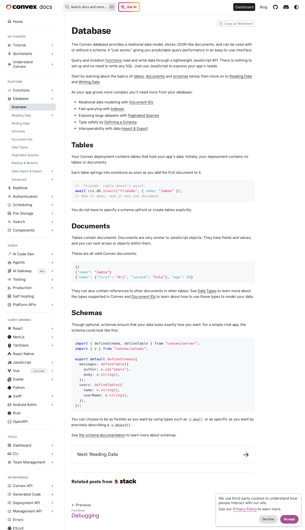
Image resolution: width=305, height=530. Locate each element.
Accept (289, 519)
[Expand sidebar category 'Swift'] (52, 396)
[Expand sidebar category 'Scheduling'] (52, 205)
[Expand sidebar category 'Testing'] (52, 279)
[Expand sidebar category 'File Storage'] (52, 213)
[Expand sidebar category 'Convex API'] (52, 486)
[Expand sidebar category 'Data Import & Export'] (52, 171)
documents (155, 76)
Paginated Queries (143, 115)
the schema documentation (102, 435)
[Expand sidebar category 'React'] (52, 328)
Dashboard (244, 7)
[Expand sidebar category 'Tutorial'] (52, 45)
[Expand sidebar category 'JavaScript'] (52, 362)
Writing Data (89, 82)
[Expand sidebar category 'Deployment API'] (52, 503)
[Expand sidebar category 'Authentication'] (52, 196)
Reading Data (240, 76)
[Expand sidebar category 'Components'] (52, 230)
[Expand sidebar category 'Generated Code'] (52, 494)
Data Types (207, 291)
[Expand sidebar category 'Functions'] (52, 90)
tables (139, 76)
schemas (180, 76)
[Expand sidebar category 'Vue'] (52, 371)
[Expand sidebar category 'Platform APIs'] (52, 305)
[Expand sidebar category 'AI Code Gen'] (52, 254)
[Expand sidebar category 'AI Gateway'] (52, 271)
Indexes (117, 108)
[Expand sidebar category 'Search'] (52, 222)
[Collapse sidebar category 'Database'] (52, 99)
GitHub (275, 7)
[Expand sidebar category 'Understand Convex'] (52, 64)
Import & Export (135, 128)
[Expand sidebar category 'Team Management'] (52, 462)
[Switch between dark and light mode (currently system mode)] (296, 7)
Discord (286, 7)
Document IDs (141, 102)
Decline (268, 519)
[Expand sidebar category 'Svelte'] (52, 379)
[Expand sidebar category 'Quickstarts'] (52, 54)
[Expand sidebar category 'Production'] (52, 288)
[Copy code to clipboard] (249, 185)
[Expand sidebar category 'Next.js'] (52, 337)
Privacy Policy (245, 509)
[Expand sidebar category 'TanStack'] (52, 345)
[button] (32, 179)
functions (114, 60)
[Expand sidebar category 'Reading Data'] (52, 115)
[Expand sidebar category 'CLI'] (52, 454)
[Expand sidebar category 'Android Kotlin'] (52, 405)
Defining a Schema (120, 122)
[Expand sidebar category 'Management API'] (52, 511)
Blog (263, 7)
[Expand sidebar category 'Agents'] (52, 262)
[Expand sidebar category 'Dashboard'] (52, 445)
